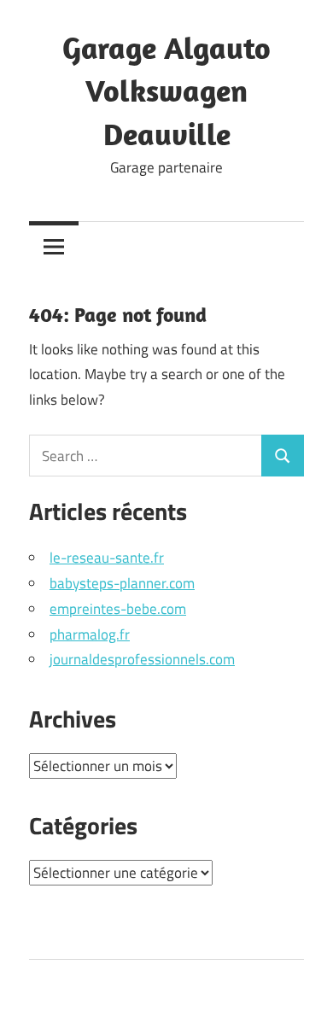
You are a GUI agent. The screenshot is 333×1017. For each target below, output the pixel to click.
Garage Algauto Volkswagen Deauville (166, 90)
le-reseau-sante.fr (107, 557)
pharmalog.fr (90, 634)
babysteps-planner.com (122, 583)
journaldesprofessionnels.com (142, 659)
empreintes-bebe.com (118, 609)
